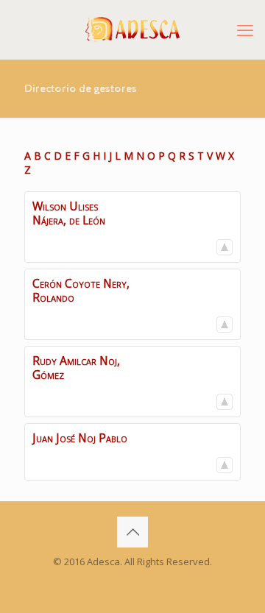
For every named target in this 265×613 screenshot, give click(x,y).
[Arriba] (224, 247)
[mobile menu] (245, 29)
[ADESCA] (132, 29)
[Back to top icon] (132, 532)
